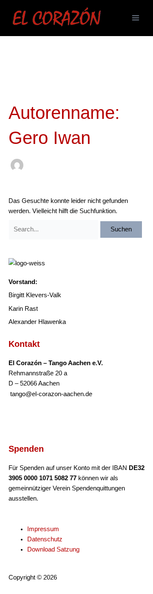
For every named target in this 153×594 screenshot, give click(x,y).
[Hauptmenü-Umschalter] (135, 18)
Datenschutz (44, 539)
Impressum (43, 529)
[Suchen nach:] (54, 229)
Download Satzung (53, 549)
